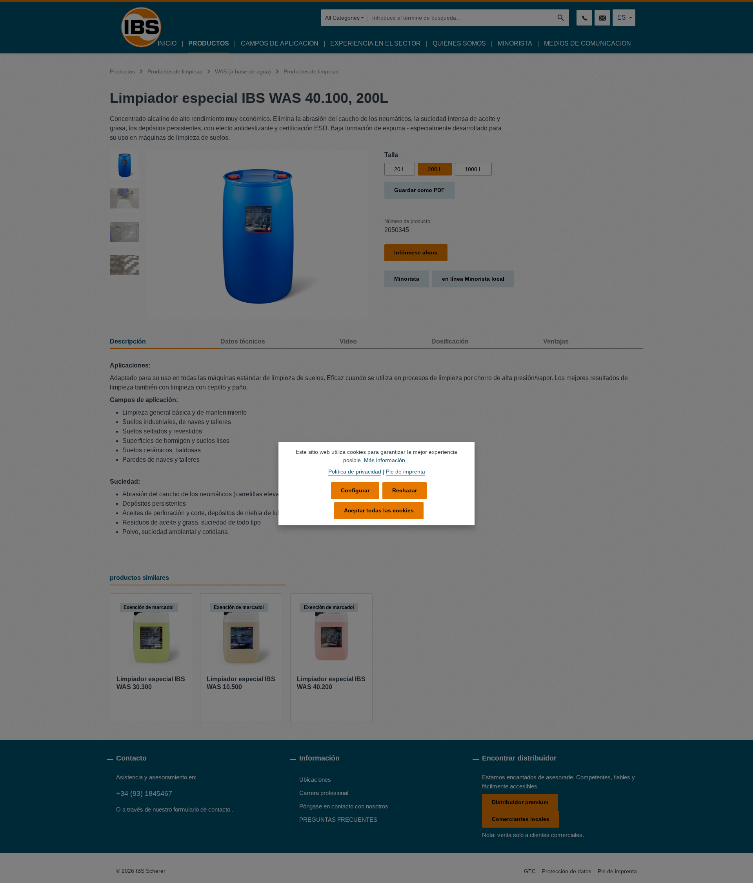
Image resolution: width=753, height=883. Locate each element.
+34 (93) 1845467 (144, 793)
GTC (530, 871)
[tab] (165, 342)
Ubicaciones (315, 779)
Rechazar (404, 490)
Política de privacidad (354, 471)
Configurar (355, 490)
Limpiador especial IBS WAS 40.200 (331, 683)
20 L (399, 169)
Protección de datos (566, 871)
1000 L (473, 169)
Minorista (406, 279)
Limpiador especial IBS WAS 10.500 (241, 683)
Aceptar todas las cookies (379, 510)
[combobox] (460, 17)
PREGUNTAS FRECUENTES (338, 819)
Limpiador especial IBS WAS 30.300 (150, 683)
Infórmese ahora (416, 252)
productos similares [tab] (139, 577)
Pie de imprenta (617, 871)
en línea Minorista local (473, 279)
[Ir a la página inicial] (141, 27)
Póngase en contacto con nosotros (343, 806)
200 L (435, 169)
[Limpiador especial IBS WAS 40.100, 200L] (257, 234)
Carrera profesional (323, 793)
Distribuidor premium (520, 802)
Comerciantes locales (520, 819)
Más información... (387, 460)
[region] (239, 234)
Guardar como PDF (419, 190)
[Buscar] (561, 17)
